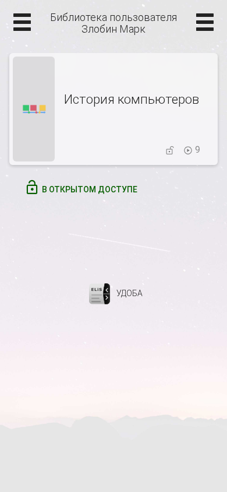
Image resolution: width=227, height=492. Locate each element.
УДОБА (129, 293)
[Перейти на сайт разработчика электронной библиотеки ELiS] (99, 293)
